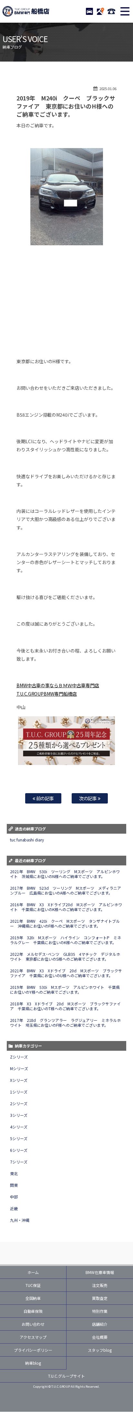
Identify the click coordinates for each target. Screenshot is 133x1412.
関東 (14, 1185)
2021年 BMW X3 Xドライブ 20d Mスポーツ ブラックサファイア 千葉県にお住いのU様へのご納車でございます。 (66, 973)
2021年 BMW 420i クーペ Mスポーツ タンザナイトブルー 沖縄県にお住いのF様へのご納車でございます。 (65, 923)
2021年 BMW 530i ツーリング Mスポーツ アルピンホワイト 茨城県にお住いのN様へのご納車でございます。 (65, 874)
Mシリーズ (19, 1068)
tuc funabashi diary (27, 839)
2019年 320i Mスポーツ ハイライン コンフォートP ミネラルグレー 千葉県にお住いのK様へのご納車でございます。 (65, 940)
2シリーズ (18, 1103)
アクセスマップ (33, 1337)
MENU (125, 11)
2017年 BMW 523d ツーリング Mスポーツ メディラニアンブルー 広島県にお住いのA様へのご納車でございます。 (65, 890)
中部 (14, 1196)
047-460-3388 (111, 11)
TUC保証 (33, 1285)
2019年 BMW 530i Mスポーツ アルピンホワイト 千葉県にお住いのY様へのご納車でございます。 (65, 989)
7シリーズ (18, 1161)
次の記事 (88, 798)
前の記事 (44, 798)
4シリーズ (18, 1126)
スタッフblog (100, 1350)
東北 (14, 1173)
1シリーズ (18, 1091)
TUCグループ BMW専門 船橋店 (26, 11)
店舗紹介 (99, 1324)
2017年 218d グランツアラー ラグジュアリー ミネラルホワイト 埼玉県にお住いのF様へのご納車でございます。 (65, 1022)
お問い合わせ (33, 1324)
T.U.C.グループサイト (66, 1376)
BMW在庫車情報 (100, 1272)
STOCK (89, 11)
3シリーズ (18, 1115)
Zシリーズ (19, 1056)
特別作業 (99, 1311)
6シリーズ (18, 1150)
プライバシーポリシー (33, 1350)
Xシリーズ (18, 1080)
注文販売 (99, 1285)
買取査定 (99, 1298)
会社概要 (99, 1337)
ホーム (33, 1272)
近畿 (14, 1208)
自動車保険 (33, 1311)
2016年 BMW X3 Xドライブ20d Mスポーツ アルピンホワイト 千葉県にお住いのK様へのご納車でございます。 (66, 907)
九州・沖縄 (19, 1220)
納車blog (33, 1363)
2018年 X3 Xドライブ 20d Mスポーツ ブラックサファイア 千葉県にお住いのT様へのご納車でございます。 (65, 1006)
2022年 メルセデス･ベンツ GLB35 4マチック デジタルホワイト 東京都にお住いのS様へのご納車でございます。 (65, 956)
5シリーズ (18, 1138)
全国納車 (33, 1298)
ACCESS (100, 11)
